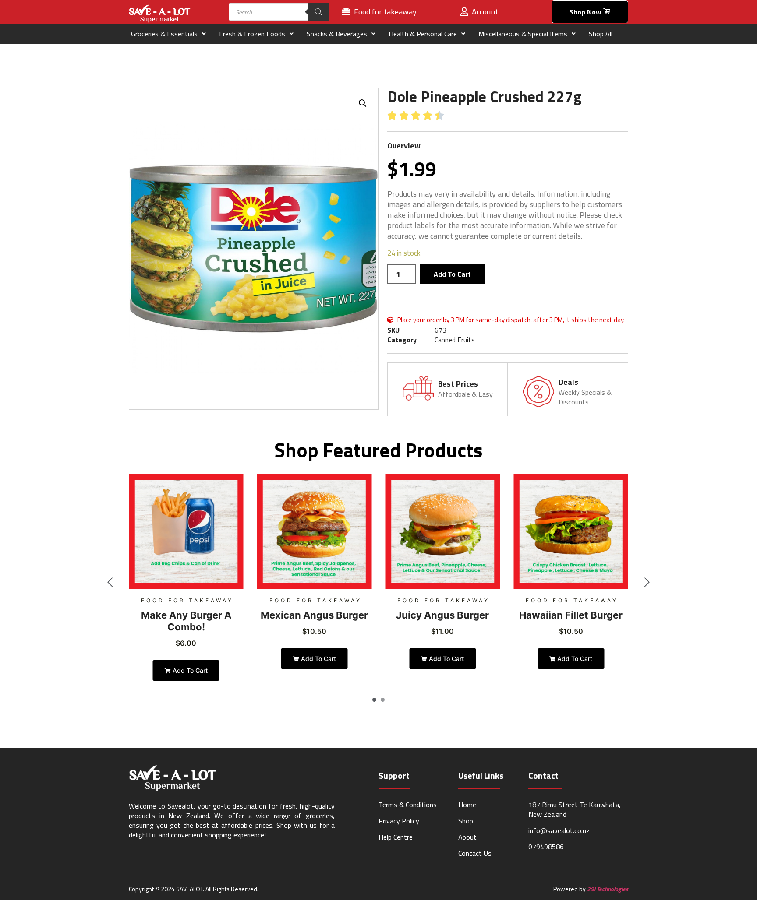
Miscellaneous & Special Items (522, 33)
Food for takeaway (187, 600)
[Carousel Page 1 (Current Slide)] (374, 700)
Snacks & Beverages (337, 33)
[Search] (318, 12)
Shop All (600, 33)
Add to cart (452, 274)
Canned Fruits (455, 339)
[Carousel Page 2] (383, 700)
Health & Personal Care (423, 33)
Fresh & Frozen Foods (252, 33)
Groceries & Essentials (164, 33)
